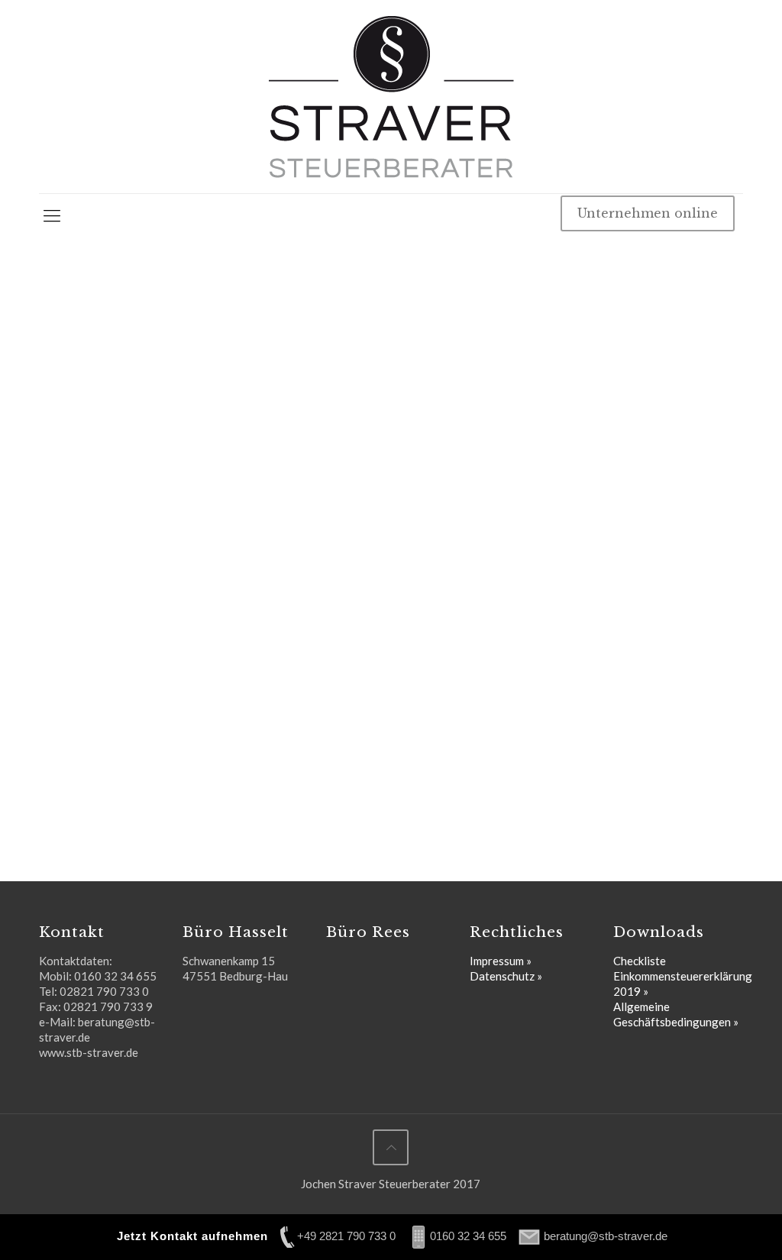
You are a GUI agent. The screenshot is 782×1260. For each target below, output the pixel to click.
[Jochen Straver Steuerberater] (391, 96)
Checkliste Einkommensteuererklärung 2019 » (682, 976)
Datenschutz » (506, 976)
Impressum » (501, 961)
